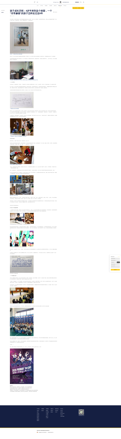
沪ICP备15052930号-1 (51, 432)
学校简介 (38, 410)
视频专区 (38, 420)
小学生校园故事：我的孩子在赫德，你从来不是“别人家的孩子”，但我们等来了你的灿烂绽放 (23, 391)
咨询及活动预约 (62, 416)
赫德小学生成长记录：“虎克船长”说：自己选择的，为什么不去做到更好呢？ (21, 386)
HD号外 (2, 12)
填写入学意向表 (62, 413)
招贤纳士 (38, 417)
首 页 (37, 5)
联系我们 (38, 416)
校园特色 (52, 410)
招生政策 (61, 410)
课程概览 (47, 410)
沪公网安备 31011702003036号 (42, 432)
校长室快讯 (3, 10)
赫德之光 (47, 416)
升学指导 (47, 417)
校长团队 (42, 410)
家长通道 (76, 2)
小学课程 (47, 413)
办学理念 (38, 413)
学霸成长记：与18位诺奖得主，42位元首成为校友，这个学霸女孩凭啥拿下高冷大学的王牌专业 (24, 390)
